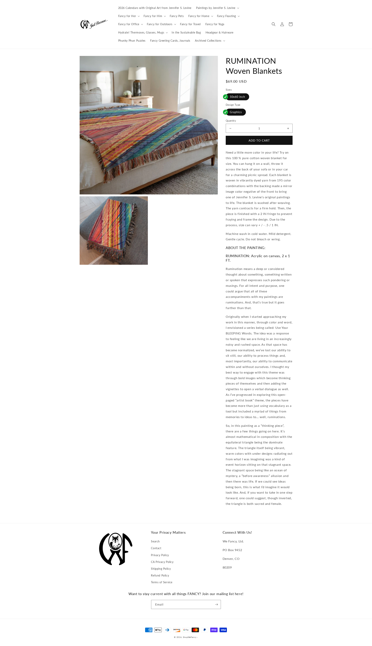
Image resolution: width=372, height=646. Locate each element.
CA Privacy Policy (162, 562)
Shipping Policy (161, 568)
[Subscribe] (216, 604)
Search (155, 541)
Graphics (236, 112)
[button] (217, 8)
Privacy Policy (160, 555)
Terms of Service (161, 582)
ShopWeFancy (189, 637)
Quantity (231, 120)
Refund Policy (160, 575)
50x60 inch (237, 96)
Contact (156, 548)
